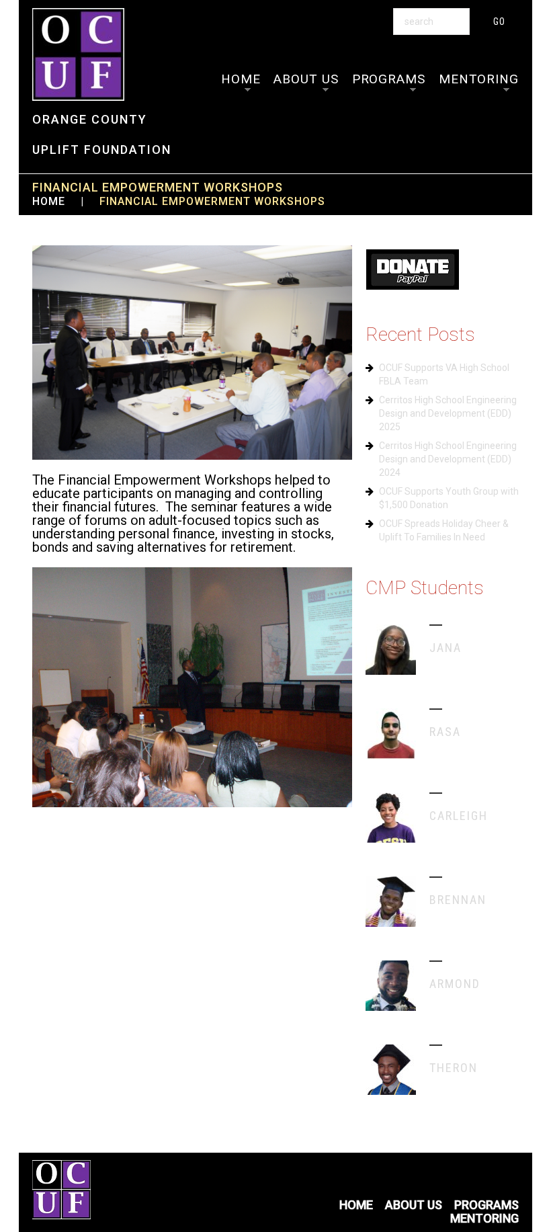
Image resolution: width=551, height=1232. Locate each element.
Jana (445, 648)
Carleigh (458, 816)
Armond (454, 984)
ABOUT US (305, 79)
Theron (453, 1068)
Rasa (445, 732)
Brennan (457, 900)
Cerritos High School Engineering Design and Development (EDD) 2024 (448, 459)
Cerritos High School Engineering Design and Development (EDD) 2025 (448, 413)
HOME (241, 79)
